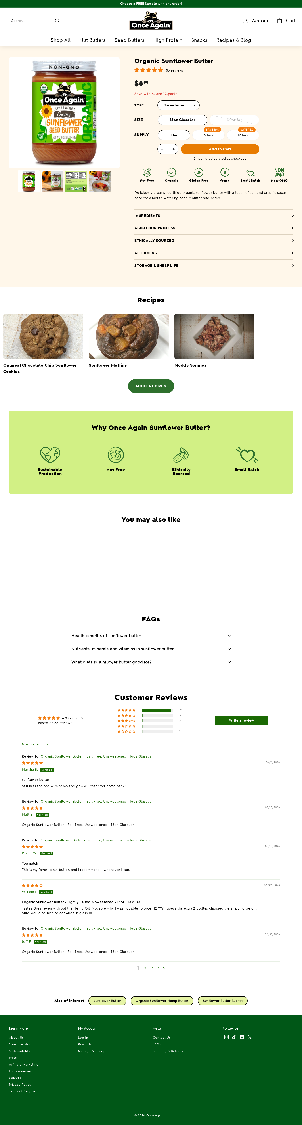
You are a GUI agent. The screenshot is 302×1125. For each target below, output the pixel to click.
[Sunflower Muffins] (129, 336)
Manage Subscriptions (95, 1051)
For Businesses (20, 1071)
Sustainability (19, 1051)
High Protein (167, 40)
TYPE (139, 105)
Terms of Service (22, 1091)
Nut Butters (93, 40)
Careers (15, 1078)
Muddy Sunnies (190, 365)
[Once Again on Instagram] (226, 1036)
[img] (32, 763)
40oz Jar (234, 120)
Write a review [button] (241, 720)
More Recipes (151, 386)
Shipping (201, 158)
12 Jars (243, 135)
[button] (141, 586)
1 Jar (174, 135)
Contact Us (162, 1037)
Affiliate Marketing (23, 1064)
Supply (141, 135)
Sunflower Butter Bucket (223, 1001)
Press (13, 1058)
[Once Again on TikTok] (234, 1036)
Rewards (84, 1044)
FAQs (157, 1044)
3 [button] (152, 968)
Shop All (61, 40)
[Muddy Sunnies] (214, 336)
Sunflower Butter (107, 1001)
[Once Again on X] (249, 1036)
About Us (16, 1037)
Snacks (199, 40)
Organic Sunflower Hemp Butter (162, 1001)
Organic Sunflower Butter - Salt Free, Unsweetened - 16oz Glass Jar (97, 756)
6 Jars (208, 135)
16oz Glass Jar (182, 120)
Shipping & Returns (168, 1051)
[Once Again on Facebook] (242, 1036)
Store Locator (20, 1044)
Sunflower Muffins (108, 365)
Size (138, 120)
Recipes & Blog (233, 40)
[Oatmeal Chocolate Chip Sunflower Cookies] (43, 336)
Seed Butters (130, 40)
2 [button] (145, 968)
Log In (83, 1037)
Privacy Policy (20, 1085)
